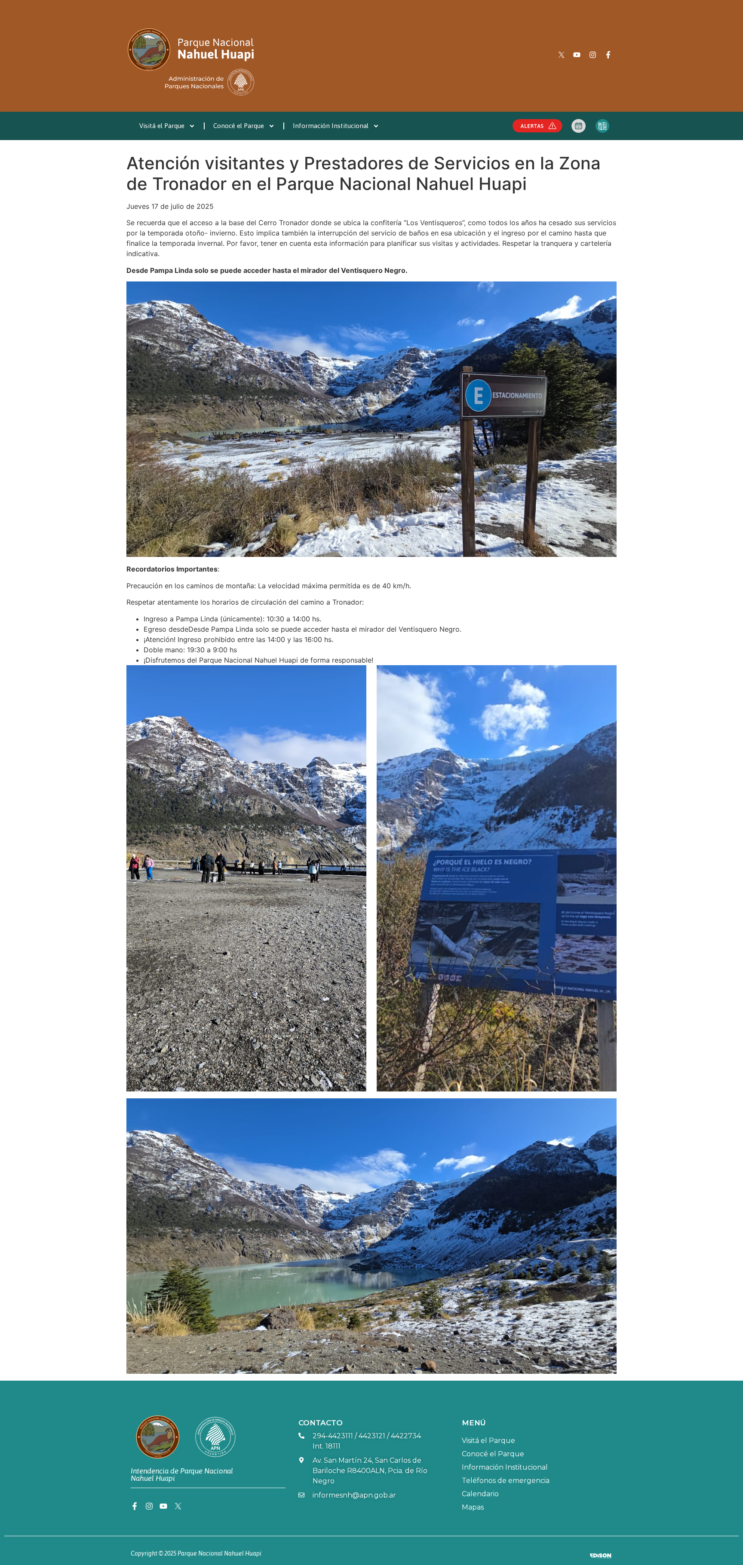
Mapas (473, 1507)
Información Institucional (330, 125)
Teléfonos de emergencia (506, 1480)
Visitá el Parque (161, 125)
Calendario (480, 1494)
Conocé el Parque (238, 125)
